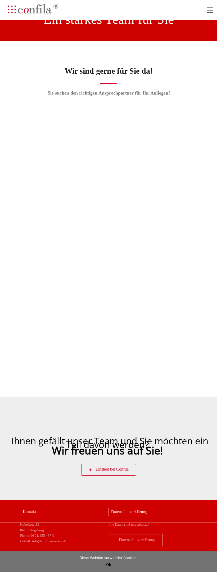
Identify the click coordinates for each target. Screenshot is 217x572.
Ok (108, 565)
